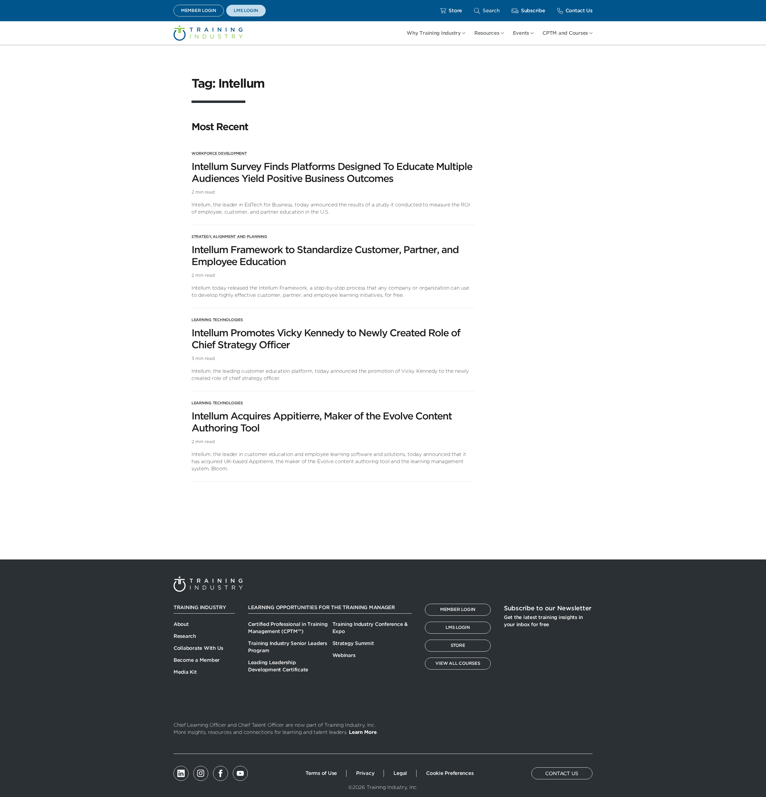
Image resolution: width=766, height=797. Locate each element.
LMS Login (246, 10)
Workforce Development (219, 153)
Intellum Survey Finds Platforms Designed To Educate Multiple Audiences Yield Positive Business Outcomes (332, 172)
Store (455, 10)
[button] (487, 10)
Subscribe (533, 10)
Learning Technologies (217, 319)
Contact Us (579, 10)
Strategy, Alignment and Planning (229, 236)
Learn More (362, 732)
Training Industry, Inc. (208, 33)
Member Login (198, 10)
